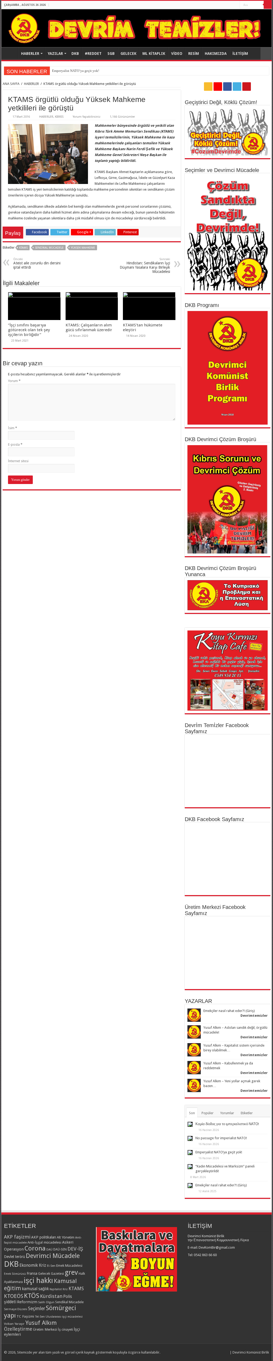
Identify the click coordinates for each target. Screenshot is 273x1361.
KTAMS (23, 247)
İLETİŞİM (240, 53)
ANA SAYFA (11, 84)
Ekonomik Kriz (32, 1265)
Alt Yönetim (65, 1237)
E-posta (15, 444)
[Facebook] (226, 5)
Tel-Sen (40, 1316)
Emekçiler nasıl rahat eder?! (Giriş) (229, 1011)
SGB (111, 53)
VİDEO (176, 53)
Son (192, 1113)
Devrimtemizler (254, 1016)
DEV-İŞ (75, 1249)
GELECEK (128, 53)
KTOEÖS (13, 1296)
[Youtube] (236, 5)
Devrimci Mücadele (53, 1256)
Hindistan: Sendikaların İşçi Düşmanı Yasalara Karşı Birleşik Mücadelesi (145, 265)
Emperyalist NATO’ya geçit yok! (218, 1152)
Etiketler (247, 1113)
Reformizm (27, 1301)
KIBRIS (59, 116)
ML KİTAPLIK (153, 53)
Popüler (208, 1113)
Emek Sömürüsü (15, 1274)
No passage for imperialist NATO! (221, 1138)
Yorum (14, 381)
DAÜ (49, 1249)
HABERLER (30, 53)
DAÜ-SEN (60, 1249)
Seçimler (36, 1308)
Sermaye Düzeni (15, 1309)
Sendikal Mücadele (49, 247)
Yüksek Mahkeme (83, 247)
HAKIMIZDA (216, 53)
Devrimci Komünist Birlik (250, 1352)
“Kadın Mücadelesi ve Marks (73, 71)
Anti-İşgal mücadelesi (44, 1242)
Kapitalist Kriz (59, 1289)
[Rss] (216, 5)
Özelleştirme (18, 1329)
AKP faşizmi (17, 1237)
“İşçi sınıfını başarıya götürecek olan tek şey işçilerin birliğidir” (29, 330)
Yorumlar (227, 1113)
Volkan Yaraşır (14, 1324)
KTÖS (31, 1295)
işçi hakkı (38, 1280)
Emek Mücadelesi (69, 1266)
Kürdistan (51, 1296)
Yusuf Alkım (41, 1322)
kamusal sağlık (35, 1288)
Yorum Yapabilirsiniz (87, 116)
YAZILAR (55, 53)
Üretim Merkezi (45, 1329)
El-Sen (51, 1266)
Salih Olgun (46, 1302)
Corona (35, 1248)
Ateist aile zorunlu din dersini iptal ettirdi (37, 263)
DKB (75, 53)
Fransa (32, 1273)
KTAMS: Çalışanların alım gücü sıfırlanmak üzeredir (89, 327)
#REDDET (93, 53)
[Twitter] (231, 5)
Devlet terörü (14, 1257)
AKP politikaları (43, 1237)
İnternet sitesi (18, 461)
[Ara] (268, 5)
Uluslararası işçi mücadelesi (64, 1316)
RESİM (193, 53)
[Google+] (221, 5)
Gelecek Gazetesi (51, 1274)
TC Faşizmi (25, 1316)
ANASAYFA (11, 53)
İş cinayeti (65, 1329)
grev (71, 1272)
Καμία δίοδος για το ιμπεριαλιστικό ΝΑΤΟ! (227, 1124)
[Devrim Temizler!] (136, 28)
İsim (12, 428)
